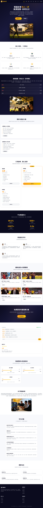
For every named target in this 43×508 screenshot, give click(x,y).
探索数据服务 (5, 151)
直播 (26, 1)
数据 (28, 1)
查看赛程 (25, 18)
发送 (39, 339)
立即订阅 (32, 183)
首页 (24, 1)
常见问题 (41, 1)
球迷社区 (2, 502)
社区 (33, 1)
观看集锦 (25, 299)
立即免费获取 (21, 316)
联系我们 (23, 502)
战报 (35, 1)
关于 (38, 1)
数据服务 (23, 490)
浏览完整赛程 (5, 135)
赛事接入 (23, 499)
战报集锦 (23, 493)
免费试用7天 (18, 18)
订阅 (31, 1)
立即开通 (11, 183)
